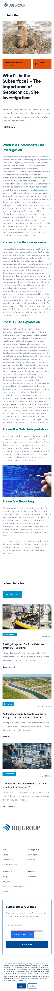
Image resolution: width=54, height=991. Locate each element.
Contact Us (8, 859)
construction (8, 395)
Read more (8, 667)
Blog (5, 877)
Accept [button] (21, 986)
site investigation (40, 190)
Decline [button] (32, 986)
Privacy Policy (43, 973)
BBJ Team (32, 855)
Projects (6, 881)
